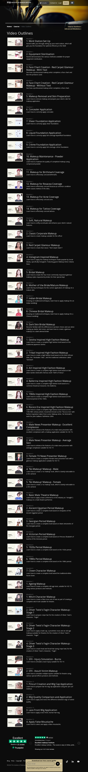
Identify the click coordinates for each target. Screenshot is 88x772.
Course (16, 26)
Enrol (66, 3)
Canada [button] (44, 3)
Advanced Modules (72, 29)
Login (60, 3)
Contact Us (53, 3)
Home (9, 26)
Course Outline (74, 27)
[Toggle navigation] (72, 2)
